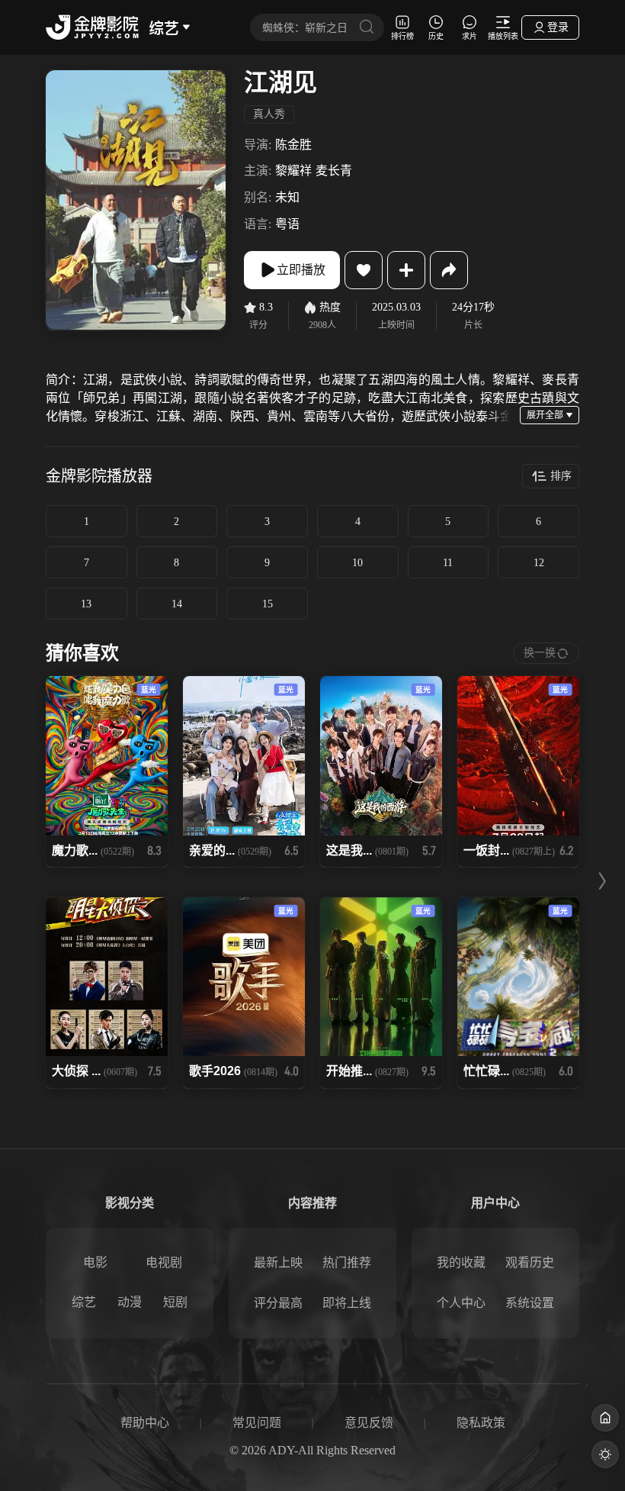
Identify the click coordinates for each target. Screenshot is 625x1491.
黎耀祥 (293, 170)
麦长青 (334, 170)
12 (539, 562)
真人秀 (269, 114)
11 (448, 562)
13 (86, 604)
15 (267, 604)
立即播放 (301, 269)
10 (357, 562)
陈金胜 (293, 144)
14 (176, 604)
